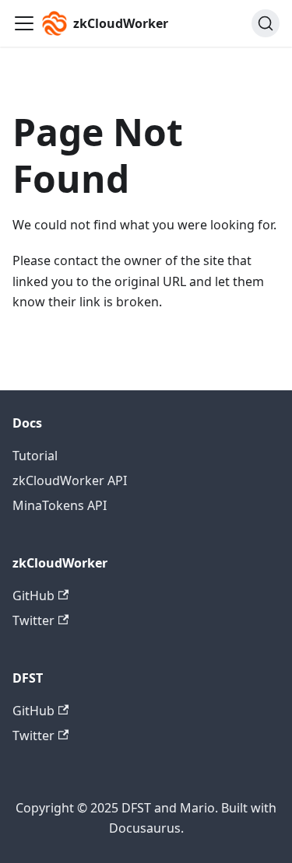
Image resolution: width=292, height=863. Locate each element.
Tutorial (35, 455)
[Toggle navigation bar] (24, 23)
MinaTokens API (59, 505)
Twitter (33, 620)
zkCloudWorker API (69, 480)
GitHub (33, 595)
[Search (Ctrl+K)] (266, 23)
